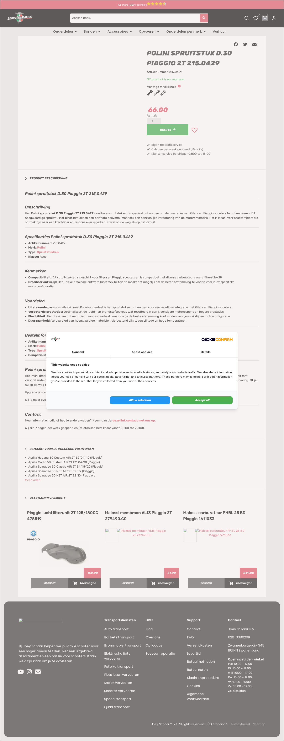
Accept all (202, 400)
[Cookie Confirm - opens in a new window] (217, 339)
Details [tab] (206, 352)
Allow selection (140, 400)
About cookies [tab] (142, 352)
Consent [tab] (78, 352)
